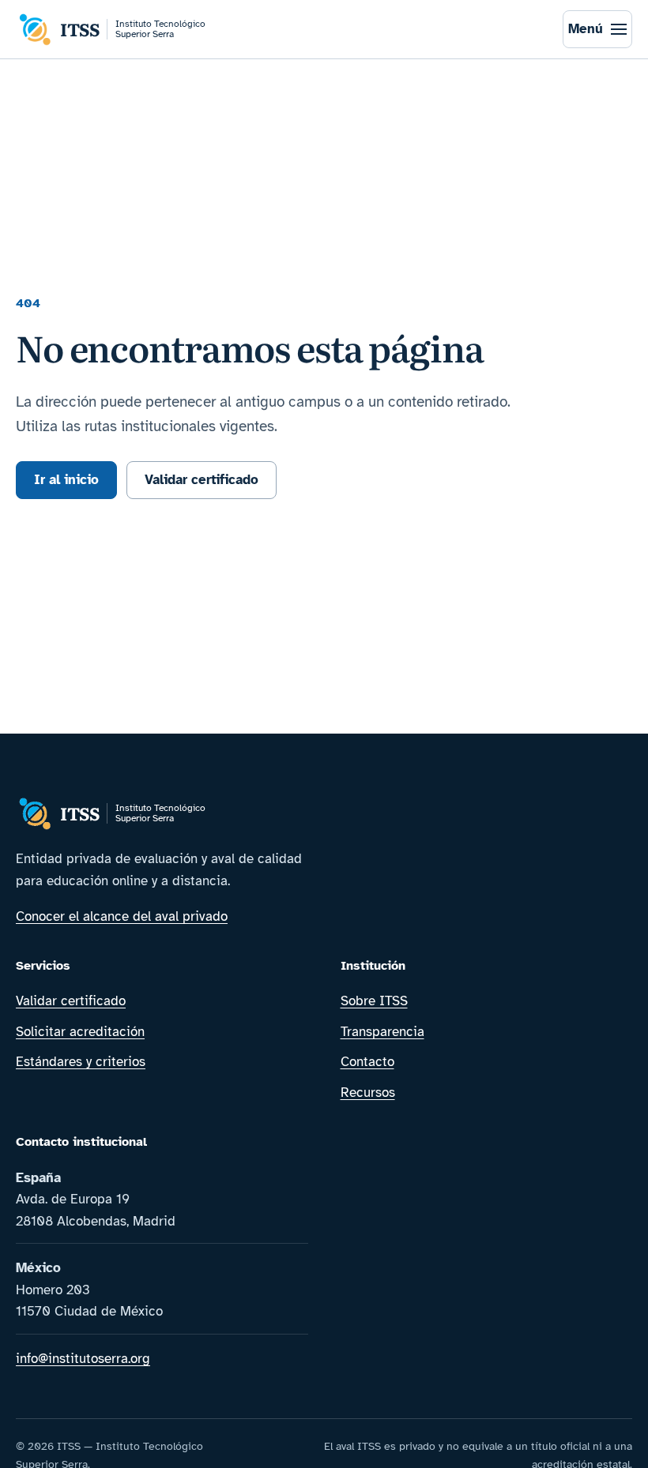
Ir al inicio (66, 479)
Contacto (367, 1061)
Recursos (368, 1092)
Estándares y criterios (80, 1061)
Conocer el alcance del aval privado (122, 916)
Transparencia (382, 1031)
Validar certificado (201, 479)
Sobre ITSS (374, 1001)
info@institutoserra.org (83, 1358)
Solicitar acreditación (80, 1031)
